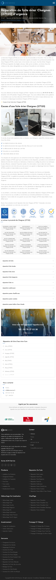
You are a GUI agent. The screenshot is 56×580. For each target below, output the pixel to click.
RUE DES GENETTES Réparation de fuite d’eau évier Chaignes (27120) (43, 234)
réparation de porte (8, 559)
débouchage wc (7, 510)
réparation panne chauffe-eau (11, 293)
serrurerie (4, 538)
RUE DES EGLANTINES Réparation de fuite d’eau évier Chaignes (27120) (9, 234)
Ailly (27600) (8, 360)
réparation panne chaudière (38, 500)
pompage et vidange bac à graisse (40, 526)
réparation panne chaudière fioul (39, 505)
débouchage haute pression (10, 515)
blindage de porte (7, 567)
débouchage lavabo (8, 500)
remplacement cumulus (9, 489)
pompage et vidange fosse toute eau (40, 531)
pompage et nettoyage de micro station (41, 533)
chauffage (32, 496)
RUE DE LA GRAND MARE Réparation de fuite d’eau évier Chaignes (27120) (9, 240)
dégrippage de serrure (9, 547)
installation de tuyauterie (9, 479)
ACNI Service (18, 578)
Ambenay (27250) (9, 371)
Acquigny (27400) (9, 353)
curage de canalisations (9, 526)
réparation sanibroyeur (9, 288)
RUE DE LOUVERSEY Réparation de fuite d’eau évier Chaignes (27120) (43, 240)
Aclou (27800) (8, 346)
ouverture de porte (8, 550)
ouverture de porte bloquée (10, 552)
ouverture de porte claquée (10, 554)
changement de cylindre (9, 545)
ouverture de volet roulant (10, 569)
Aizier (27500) (8, 364)
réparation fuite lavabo (9, 266)
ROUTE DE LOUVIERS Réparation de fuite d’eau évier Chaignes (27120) (9, 246)
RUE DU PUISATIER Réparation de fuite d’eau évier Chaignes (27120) (26, 252)
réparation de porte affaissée (11, 562)
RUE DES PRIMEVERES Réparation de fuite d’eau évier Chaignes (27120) (9, 252)
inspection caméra (7, 531)
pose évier (5, 481)
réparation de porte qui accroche (12, 564)
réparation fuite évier (9, 272)
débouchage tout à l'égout (10, 517)
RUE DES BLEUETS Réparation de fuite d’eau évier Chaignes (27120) (26, 228)
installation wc (6, 486)
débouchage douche (8, 505)
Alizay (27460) (8, 368)
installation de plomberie (9, 474)
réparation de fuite (8, 261)
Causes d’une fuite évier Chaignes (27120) (14, 102)
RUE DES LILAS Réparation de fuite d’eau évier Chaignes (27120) (26, 240)
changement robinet (8, 477)
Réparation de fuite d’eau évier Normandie (16, 18)
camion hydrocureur (8, 529)
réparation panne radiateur (38, 510)
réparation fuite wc (8, 282)
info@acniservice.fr (28, 333)
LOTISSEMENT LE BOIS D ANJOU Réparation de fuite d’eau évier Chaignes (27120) (9, 228)
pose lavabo (6, 484)
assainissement (6, 522)
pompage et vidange (36, 522)
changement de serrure (9, 542)
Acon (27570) (8, 350)
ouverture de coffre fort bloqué (11, 571)
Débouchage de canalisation (11, 496)
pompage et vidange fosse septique (40, 529)
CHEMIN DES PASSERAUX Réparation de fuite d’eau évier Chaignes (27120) (43, 246)
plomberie (4, 470)
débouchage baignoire (9, 507)
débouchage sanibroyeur (9, 512)
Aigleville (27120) (9, 357)
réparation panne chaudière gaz (39, 503)
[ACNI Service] (8, 2)
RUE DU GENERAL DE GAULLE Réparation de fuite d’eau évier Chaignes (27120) (26, 234)
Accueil (3, 18)
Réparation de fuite (36, 470)
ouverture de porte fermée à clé (11, 557)
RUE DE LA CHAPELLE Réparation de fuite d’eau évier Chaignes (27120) (43, 228)
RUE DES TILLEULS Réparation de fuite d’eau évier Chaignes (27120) (43, 252)
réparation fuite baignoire (10, 277)
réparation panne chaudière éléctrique (41, 507)
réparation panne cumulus (10, 299)
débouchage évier (7, 503)
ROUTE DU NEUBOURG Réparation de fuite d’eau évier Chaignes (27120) (26, 246)
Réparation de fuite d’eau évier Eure (37, 18)
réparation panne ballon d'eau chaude (13, 304)
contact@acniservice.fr (37, 448)
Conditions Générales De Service (42, 578)
